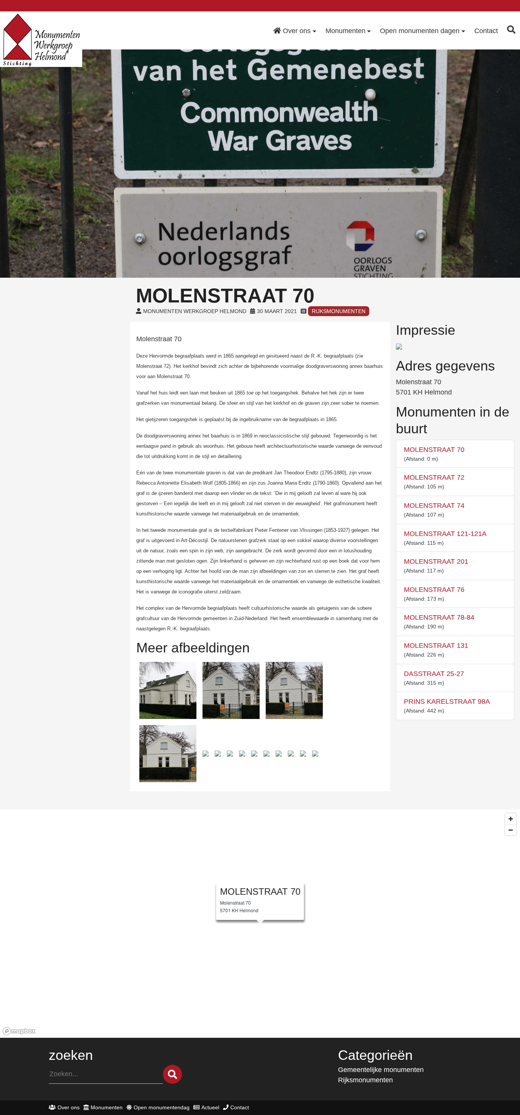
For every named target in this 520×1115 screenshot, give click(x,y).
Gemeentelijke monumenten (381, 1070)
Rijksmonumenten (338, 311)
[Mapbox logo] (19, 1031)
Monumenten (107, 1107)
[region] (260, 924)
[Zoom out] (510, 829)
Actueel (210, 1107)
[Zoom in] (510, 818)
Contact (239, 1107)
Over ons (68, 1107)
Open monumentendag (162, 1107)
